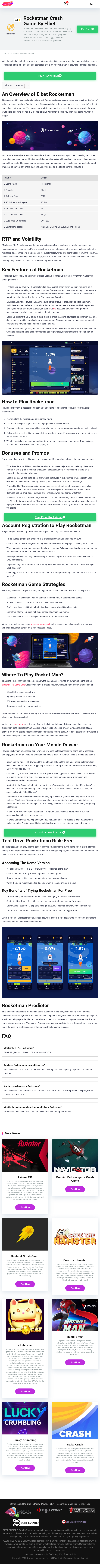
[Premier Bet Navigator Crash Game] (75, 1171)
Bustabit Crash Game (25, 1256)
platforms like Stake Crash (14, 685)
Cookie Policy (33, 1504)
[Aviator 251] (25, 1171)
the (55, 309)
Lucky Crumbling (25, 1440)
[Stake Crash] (75, 1438)
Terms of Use (84, 1504)
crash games (19, 724)
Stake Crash (75, 1444)
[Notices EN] (66, 4)
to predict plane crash (41, 624)
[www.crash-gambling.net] (7, 3)
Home (4, 53)
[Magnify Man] (75, 1330)
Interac (13, 1504)
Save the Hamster (75, 1260)
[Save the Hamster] (75, 1254)
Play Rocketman (48, 75)
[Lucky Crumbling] (25, 1434)
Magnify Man (75, 1336)
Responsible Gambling (66, 1504)
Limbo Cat (25, 1345)
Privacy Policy (47, 1504)
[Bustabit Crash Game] (25, 1250)
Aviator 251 (25, 1177)
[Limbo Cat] (25, 1339)
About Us (21, 1504)
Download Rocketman (48, 832)
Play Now (86, 29)
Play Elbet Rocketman (49, 517)
